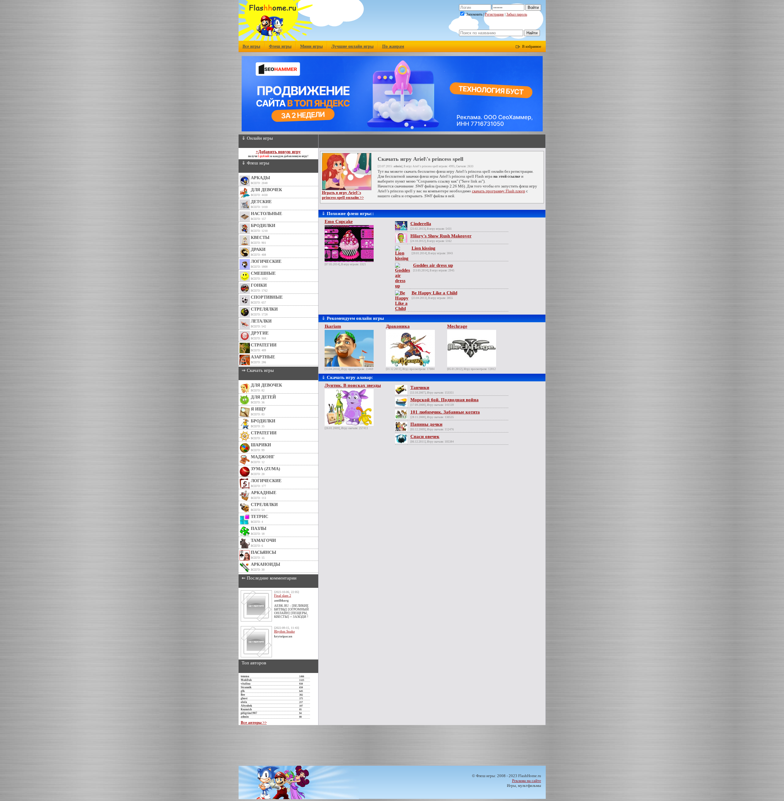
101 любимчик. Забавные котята (445, 412)
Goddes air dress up (433, 265)
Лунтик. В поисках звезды (353, 385)
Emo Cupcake (339, 221)
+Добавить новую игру (278, 151)
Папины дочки (426, 424)
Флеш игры (280, 46)
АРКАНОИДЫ (265, 564)
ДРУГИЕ (260, 333)
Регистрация (494, 14)
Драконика (398, 326)
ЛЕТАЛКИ (261, 321)
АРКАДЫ (260, 178)
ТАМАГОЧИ (263, 540)
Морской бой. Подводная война (444, 399)
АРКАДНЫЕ (263, 492)
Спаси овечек (424, 436)
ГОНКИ (259, 285)
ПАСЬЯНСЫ (263, 552)
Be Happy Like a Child (434, 292)
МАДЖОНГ (263, 457)
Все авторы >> (254, 722)
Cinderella (420, 223)
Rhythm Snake (284, 631)
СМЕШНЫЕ (263, 273)
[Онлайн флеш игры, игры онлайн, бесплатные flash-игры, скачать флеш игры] (276, 39)
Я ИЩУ (258, 409)
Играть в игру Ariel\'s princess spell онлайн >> (343, 195)
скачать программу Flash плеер (498, 191)
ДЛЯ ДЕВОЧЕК (266, 189)
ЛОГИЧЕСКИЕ (266, 261)
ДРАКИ (258, 249)
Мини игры (311, 46)
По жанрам (393, 46)
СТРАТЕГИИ (264, 345)
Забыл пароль (516, 14)
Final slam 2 (282, 595)
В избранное (531, 46)
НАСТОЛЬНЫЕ (266, 213)
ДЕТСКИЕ (261, 201)
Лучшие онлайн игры (352, 46)
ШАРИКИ (261, 445)
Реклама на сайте (526, 780)
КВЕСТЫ (260, 237)
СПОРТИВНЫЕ (267, 297)
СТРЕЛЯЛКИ (264, 309)
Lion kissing (423, 248)
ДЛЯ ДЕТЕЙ (263, 397)
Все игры (251, 46)
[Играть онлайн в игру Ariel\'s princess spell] (346, 189)
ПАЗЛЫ (258, 528)
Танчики (419, 387)
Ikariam (333, 326)
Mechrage (457, 326)
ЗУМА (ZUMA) (265, 469)
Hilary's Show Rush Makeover (441, 235)
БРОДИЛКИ (263, 225)
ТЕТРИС (259, 516)
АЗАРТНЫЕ (263, 357)
